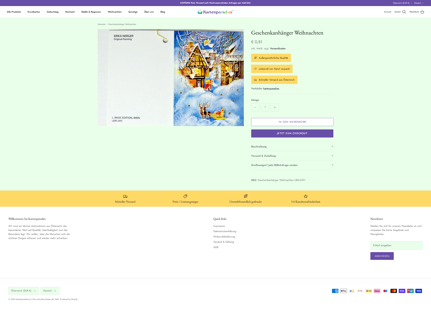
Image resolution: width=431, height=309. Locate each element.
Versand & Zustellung (263, 156)
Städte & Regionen (91, 11)
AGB (215, 247)
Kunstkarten (34, 11)
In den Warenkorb (292, 122)
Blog (162, 11)
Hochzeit (70, 11)
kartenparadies (271, 88)
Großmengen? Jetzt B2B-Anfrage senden (274, 165)
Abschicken (382, 256)
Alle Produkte (14, 11)
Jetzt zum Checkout (292, 133)
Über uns (149, 11)
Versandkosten (278, 48)
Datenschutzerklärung (224, 231)
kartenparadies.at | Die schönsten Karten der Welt (37, 299)
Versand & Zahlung (223, 242)
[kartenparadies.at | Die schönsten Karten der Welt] (215, 11)
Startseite (101, 24)
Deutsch (417, 3)
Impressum (219, 226)
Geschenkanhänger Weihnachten (122, 24)
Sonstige (133, 11)
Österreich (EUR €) (401, 3)
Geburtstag (52, 11)
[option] (171, 77)
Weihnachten (115, 11)
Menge (255, 100)
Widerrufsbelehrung (224, 236)
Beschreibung (259, 146)
